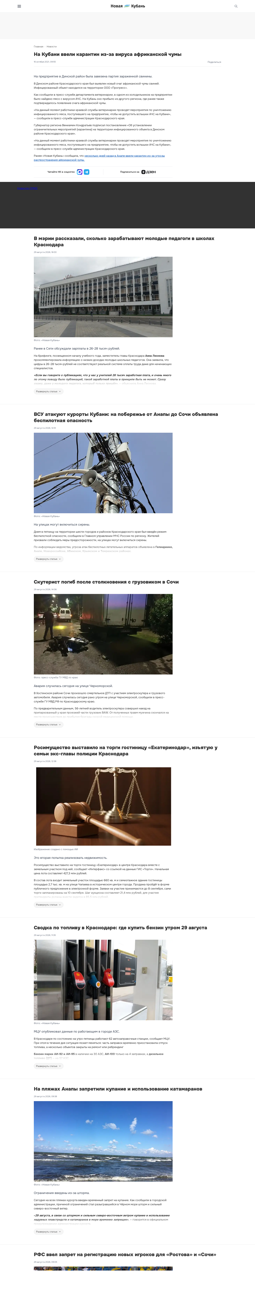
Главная (38, 46)
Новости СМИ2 (27, 188)
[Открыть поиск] (236, 6)
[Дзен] (148, 172)
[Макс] (79, 172)
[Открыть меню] (19, 6)
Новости (52, 46)
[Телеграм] (86, 172)
